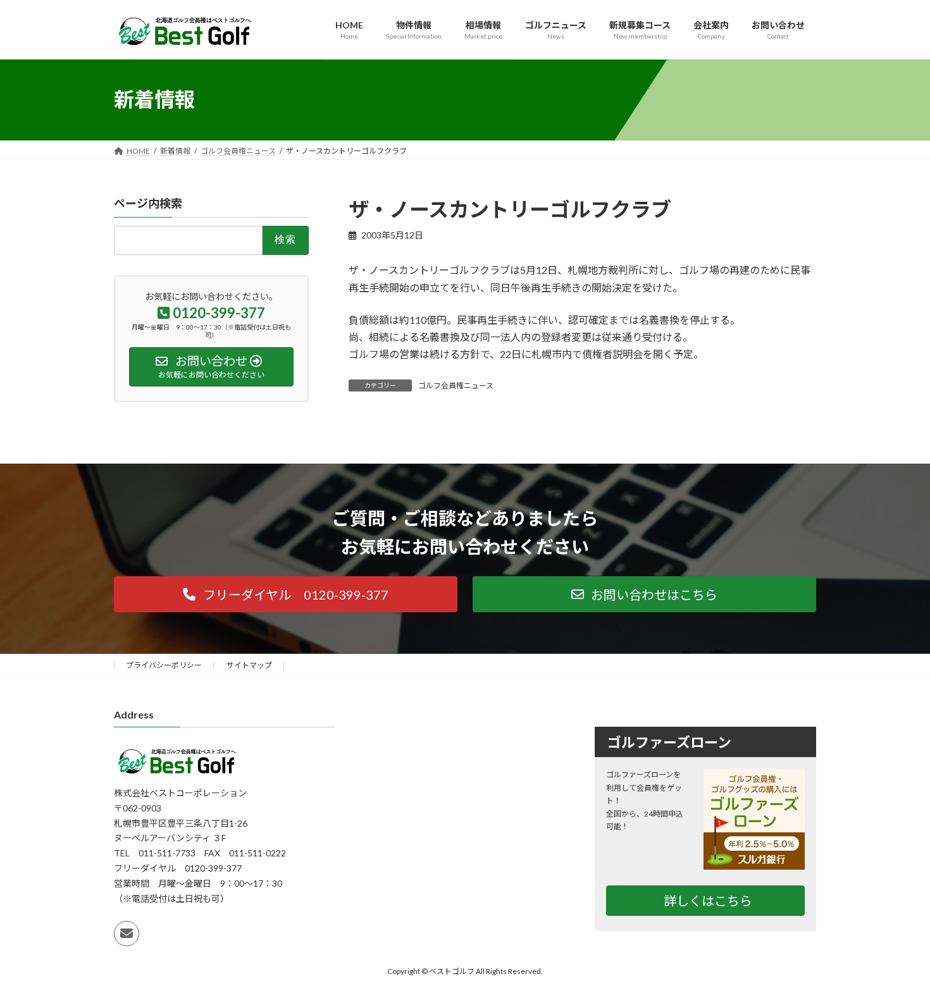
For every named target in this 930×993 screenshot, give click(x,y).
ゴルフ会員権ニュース (455, 385)
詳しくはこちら (708, 900)
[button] (285, 594)
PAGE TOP (896, 951)
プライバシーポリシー (164, 665)
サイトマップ (249, 665)
